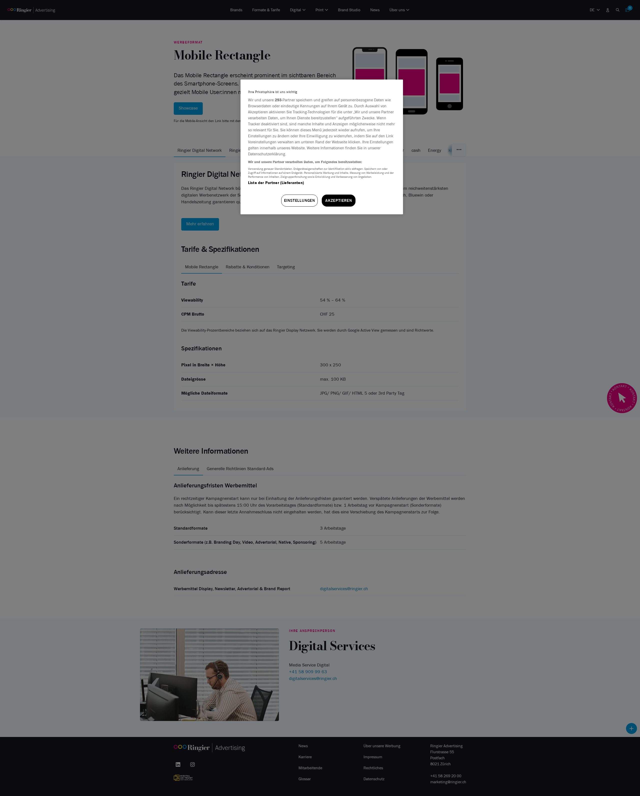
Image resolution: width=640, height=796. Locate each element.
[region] (321, 147)
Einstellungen (299, 200)
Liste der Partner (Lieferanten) (276, 182)
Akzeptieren (338, 200)
